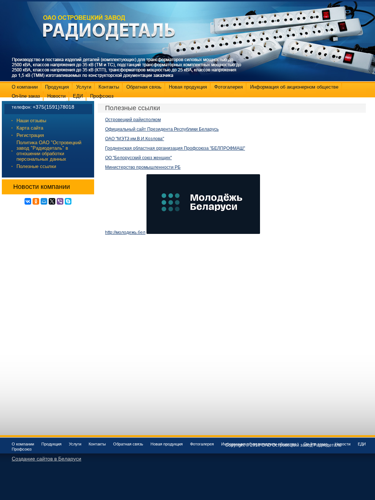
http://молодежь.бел (125, 232)
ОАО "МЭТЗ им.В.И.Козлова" (134, 138)
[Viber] (60, 201)
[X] (52, 201)
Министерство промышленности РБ (143, 167)
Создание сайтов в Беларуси (46, 459)
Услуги (83, 87)
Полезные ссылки (36, 166)
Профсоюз (102, 96)
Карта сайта (29, 128)
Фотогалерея (228, 87)
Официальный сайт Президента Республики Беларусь (162, 129)
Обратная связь (143, 87)
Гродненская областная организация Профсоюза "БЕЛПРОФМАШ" (175, 148)
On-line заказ (26, 96)
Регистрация (30, 135)
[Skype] (68, 201)
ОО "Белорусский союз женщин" (138, 157)
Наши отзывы (31, 120)
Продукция (57, 87)
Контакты (109, 87)
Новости (56, 96)
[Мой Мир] (44, 201)
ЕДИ (78, 96)
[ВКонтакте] (28, 201)
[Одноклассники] (36, 201)
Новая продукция (188, 87)
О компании (25, 87)
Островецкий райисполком (133, 119)
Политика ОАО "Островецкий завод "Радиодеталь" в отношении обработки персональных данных (48, 151)
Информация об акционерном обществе (294, 87)
